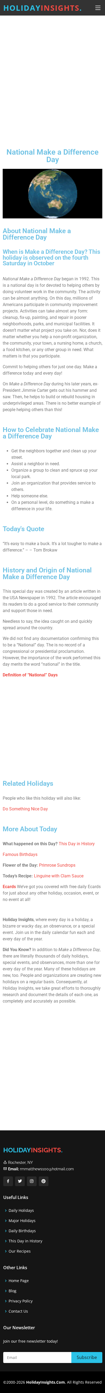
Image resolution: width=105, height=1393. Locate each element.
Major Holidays (22, 1221)
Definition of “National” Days (30, 674)
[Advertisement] (52, 77)
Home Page (19, 1281)
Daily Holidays (21, 1210)
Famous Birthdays (20, 854)
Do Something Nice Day (25, 808)
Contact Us (18, 1311)
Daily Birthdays (22, 1231)
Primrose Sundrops (57, 865)
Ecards (9, 886)
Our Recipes (20, 1251)
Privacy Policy (21, 1301)
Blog (12, 1291)
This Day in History (77, 843)
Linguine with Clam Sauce (58, 875)
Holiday (42, 8)
